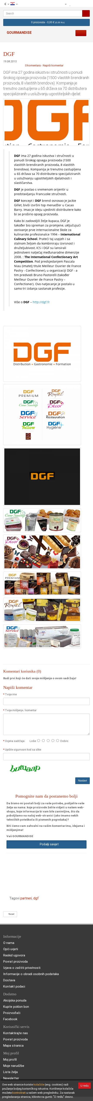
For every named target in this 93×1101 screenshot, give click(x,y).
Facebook (10, 1019)
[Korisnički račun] (64, 4)
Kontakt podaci (14, 986)
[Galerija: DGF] (42, 353)
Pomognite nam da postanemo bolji (46, 796)
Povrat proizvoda (15, 961)
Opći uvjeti (10, 949)
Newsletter (11, 1078)
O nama (8, 943)
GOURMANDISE (19, 33)
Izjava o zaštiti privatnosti (21, 968)
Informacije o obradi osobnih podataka (31, 974)
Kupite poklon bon (16, 1007)
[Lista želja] (70, 4)
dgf (36, 898)
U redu (84, 1085)
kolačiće (39, 1084)
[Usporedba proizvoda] (75, 4)
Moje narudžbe (13, 1066)
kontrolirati (19, 1092)
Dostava (9, 980)
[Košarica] (80, 4)
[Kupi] (86, 4)
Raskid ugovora (14, 955)
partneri (26, 898)
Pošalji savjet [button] (48, 844)
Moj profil (10, 1059)
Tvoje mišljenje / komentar (21, 710)
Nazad (11, 914)
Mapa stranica (13, 1045)
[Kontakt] (56, 4)
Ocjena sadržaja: (15, 741)
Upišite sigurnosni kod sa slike (23, 749)
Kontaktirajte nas (15, 1033)
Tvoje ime (11, 694)
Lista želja (10, 1072)
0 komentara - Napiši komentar (44, 65)
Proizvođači (11, 1013)
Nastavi (82, 780)
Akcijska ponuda (14, 1000)
